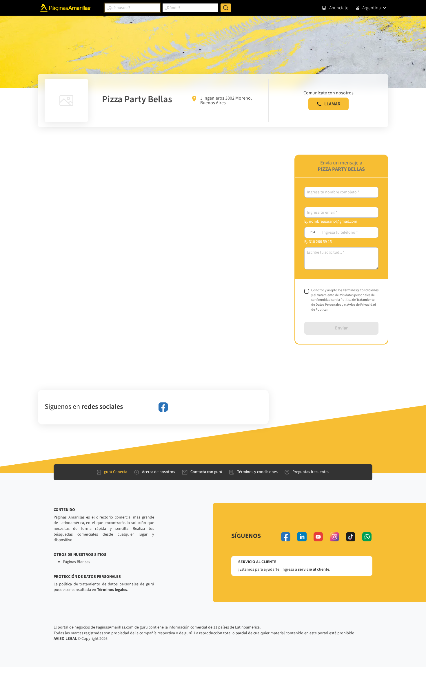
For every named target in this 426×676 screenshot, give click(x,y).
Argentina (371, 8)
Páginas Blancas (76, 562)
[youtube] (318, 536)
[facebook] (163, 407)
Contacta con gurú (206, 472)
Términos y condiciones (257, 472)
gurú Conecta (115, 472)
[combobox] (132, 7)
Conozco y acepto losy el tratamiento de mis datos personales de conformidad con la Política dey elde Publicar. (344, 300)
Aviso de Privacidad (361, 304)
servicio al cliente (313, 569)
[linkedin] (302, 536)
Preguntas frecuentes (310, 472)
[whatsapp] (367, 536)
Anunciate (338, 8)
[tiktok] (350, 536)
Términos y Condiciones (360, 290)
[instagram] (334, 536)
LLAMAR (332, 104)
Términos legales (112, 590)
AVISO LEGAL (65, 639)
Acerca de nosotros (158, 472)
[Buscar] (226, 7)
